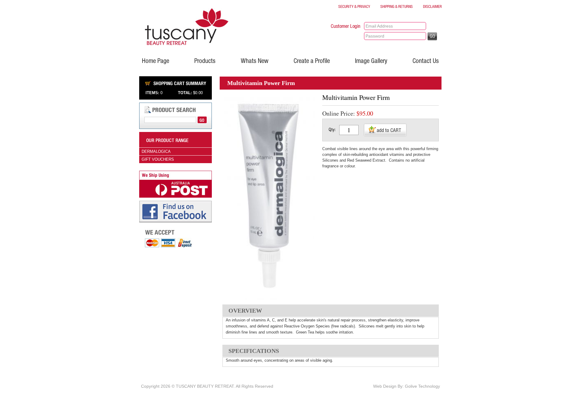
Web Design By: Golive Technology (406, 386)
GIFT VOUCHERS (158, 159)
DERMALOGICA (156, 151)
